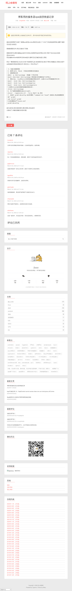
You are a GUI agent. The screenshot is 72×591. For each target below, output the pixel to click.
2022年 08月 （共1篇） (13, 513)
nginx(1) (17, 365)
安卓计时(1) (58, 354)
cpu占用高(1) (11, 351)
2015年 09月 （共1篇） (13, 559)
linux (34, 2)
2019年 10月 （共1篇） (13, 535)
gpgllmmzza (10, 163)
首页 (23, 2)
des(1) (46, 348)
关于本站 (23, 7)
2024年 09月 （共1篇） (13, 506)
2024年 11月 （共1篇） (13, 504)
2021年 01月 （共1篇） (13, 519)
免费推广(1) (55, 368)
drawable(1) (54, 371)
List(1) (55, 362)
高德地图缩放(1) (44, 371)
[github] (49, 276)
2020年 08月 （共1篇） (13, 526)
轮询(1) (30, 354)
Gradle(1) (10, 365)
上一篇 (10, 125)
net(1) (40, 348)
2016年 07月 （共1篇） (13, 555)
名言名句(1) (25, 348)
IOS (62, 2)
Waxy (44, 587)
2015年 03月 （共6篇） (13, 570)
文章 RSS (9, 487)
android (45, 2)
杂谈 (39, 2)
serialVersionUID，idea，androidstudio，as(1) (20, 362)
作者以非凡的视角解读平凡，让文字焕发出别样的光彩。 (22, 425)
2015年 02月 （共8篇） (13, 573)
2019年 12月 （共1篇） (13, 533)
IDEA (9, 7)
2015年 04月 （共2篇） (13, 568)
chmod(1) (10, 348)
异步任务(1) (20, 357)
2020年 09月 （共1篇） (13, 524)
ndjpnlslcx (10, 152)
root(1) (55, 351)
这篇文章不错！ (11, 413)
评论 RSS (9, 489)
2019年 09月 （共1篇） (13, 537)
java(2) (18, 345)
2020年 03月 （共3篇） (13, 530)
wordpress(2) (47, 345)
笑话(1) (17, 348)
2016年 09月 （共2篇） (13, 550)
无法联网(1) (35, 360)
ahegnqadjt (10, 199)
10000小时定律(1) (30, 357)
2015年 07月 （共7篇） (13, 561)
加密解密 (56, 2)
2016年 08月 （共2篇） (13, 553)
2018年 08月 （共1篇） (13, 541)
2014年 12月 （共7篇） (13, 575)
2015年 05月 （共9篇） (13, 566)
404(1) (24, 365)
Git (18, 7)
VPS (14, 7)
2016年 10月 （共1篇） (13, 548)
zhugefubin (22, 20)
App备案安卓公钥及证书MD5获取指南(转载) (19, 397)
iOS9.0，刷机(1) (45, 360)
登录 (37, 7)
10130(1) (27, 360)
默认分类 (28, 2)
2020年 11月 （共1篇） (13, 521)
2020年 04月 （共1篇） (13, 528)
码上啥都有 (11, 2)
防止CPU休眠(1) (48, 354)
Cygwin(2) (25, 345)
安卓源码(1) (11, 357)
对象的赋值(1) (11, 360)
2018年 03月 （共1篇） (13, 544)
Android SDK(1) (21, 354)
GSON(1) (38, 362)
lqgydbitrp (10, 175)
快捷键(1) (42, 351)
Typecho (34, 587)
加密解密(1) (53, 348)
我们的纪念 (31, 7)
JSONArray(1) (47, 362)
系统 (51, 2)
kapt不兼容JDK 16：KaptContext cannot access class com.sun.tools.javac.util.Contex (30, 391)
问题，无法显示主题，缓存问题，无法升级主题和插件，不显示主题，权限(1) (29, 368)
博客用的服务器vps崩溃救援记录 (16, 385)
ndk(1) (49, 351)
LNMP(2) (38, 345)
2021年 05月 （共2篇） (13, 517)
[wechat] (23, 276)
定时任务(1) (38, 354)
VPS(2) (32, 345)
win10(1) (20, 360)
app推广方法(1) (12, 371)
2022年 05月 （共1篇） (13, 515)
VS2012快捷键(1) (32, 351)
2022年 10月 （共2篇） (13, 510)
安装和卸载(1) (21, 351)
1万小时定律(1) (53, 357)
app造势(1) (22, 371)
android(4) (11, 345)
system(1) (33, 348)
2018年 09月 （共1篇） (13, 539)
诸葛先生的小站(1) (32, 371)
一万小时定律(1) (42, 357)
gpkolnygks (10, 187)
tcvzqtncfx (10, 140)
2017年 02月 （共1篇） (13, 546)
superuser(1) (11, 354)
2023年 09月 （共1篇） (13, 508)
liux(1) (55, 345)
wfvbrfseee (10, 210)
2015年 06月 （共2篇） (13, 564)
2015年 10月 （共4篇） (13, 557)
